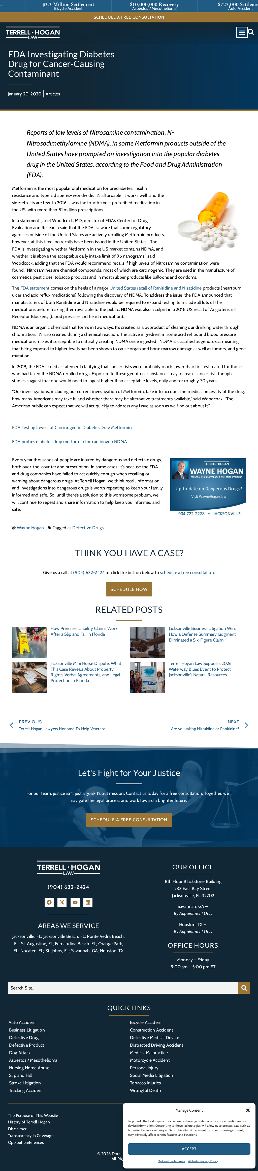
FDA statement (35, 288)
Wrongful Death (145, 1090)
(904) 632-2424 (89, 572)
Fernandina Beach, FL (75, 943)
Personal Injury (144, 1067)
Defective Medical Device (154, 1037)
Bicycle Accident (146, 1022)
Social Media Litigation (151, 1075)
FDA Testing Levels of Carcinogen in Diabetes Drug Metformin (72, 427)
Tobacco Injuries (145, 1082)
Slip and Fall (20, 1075)
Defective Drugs (88, 527)
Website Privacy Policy (203, 1161)
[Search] (244, 988)
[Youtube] (75, 902)
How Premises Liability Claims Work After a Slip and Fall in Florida (84, 631)
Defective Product (26, 1045)
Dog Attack (19, 1052)
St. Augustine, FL (37, 943)
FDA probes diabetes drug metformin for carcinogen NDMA (69, 441)
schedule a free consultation (187, 572)
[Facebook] (49, 902)
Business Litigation (27, 1030)
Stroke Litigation (25, 1082)
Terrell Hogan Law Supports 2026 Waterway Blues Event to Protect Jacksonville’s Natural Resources (200, 669)
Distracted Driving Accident (156, 1045)
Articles (53, 93)
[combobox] (123, 988)
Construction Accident (151, 1030)
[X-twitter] (62, 902)
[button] (247, 1110)
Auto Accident (22, 1022)
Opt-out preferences (171, 1161)
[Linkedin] (87, 902)
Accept (189, 1149)
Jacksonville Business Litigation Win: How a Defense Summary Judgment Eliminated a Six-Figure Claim (202, 634)
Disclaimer (17, 1128)
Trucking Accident (26, 1090)
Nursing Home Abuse (29, 1067)
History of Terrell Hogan (29, 1122)
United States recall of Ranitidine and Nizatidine (156, 288)
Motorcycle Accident (150, 1060)
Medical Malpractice (149, 1052)
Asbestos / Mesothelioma (33, 1060)
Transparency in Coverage (30, 1135)
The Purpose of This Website (33, 1115)
